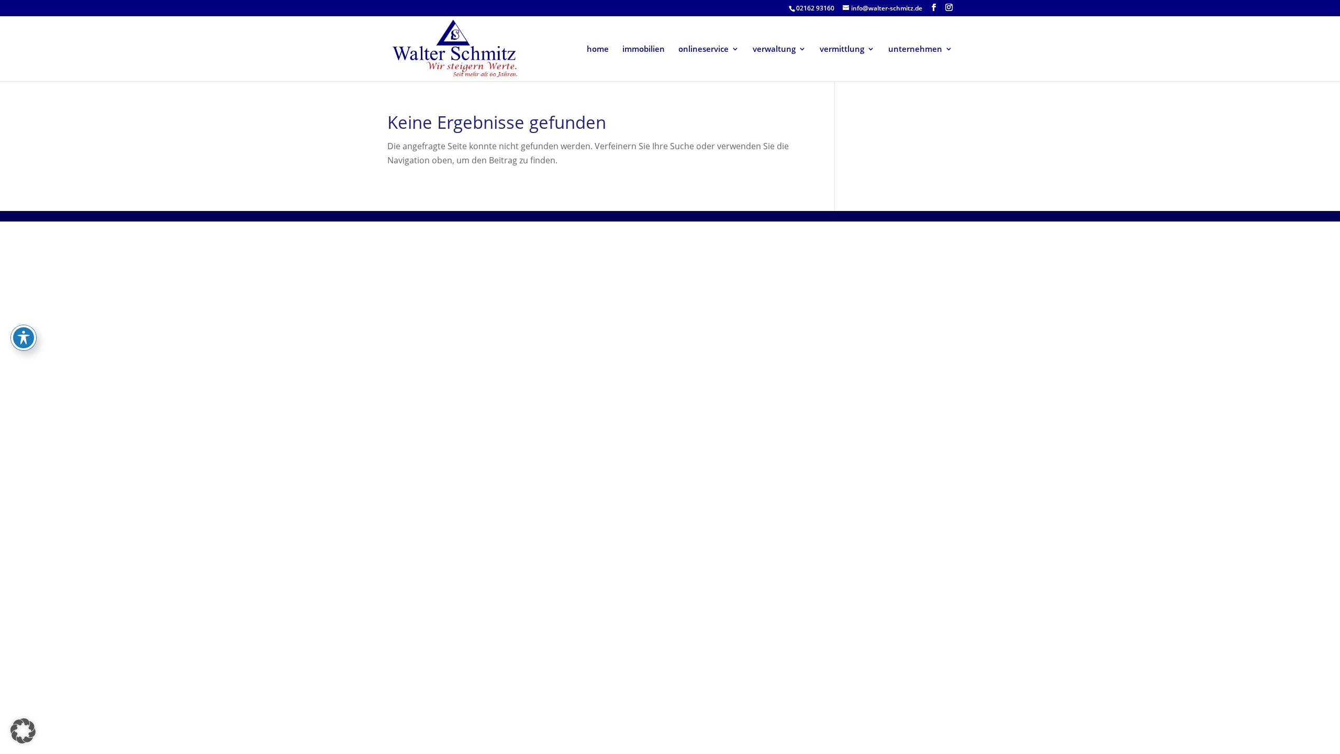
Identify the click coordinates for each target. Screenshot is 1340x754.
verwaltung (774, 49)
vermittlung (842, 49)
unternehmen (915, 49)
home (598, 49)
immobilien (643, 49)
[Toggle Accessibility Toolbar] (23, 337)
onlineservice (703, 49)
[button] (23, 731)
